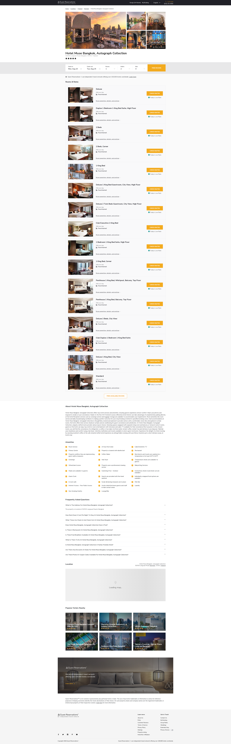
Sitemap (140, 730)
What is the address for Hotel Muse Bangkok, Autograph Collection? (89, 505)
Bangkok (86, 9)
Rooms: (108, 66)
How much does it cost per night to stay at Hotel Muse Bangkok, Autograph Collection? (96, 515)
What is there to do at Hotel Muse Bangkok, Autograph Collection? (89, 540)
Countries (73, 9)
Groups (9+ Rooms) (135, 3)
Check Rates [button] (155, 93)
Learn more (132, 77)
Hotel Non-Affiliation (144, 735)
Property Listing (142, 732)
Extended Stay (165, 727)
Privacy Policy (141, 727)
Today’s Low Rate (155, 98)
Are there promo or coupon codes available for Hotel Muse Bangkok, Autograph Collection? (97, 555)
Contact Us (164, 718)
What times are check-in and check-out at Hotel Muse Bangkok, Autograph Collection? (96, 520)
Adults (122, 66)
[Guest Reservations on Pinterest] (72, 734)
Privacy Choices (165, 730)
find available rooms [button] (115, 396)
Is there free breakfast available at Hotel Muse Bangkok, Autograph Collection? (93, 535)
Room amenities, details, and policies (107, 101)
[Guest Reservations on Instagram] (68, 734)
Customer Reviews (143, 722)
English (155, 3)
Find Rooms (156, 68)
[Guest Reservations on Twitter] (63, 734)
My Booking (145, 3)
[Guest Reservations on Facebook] (59, 734)
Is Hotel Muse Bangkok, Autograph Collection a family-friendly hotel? (89, 545)
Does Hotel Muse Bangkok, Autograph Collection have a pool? (87, 525)
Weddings (163, 725)
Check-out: (90, 66)
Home (67, 9)
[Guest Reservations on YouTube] (76, 734)
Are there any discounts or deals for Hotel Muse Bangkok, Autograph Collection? (93, 550)
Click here (99, 703)
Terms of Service (142, 725)
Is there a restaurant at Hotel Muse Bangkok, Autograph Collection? (89, 530)
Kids (136, 66)
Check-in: (70, 66)
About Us (140, 718)
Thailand (80, 9)
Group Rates (164, 722)
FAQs (139, 720)
